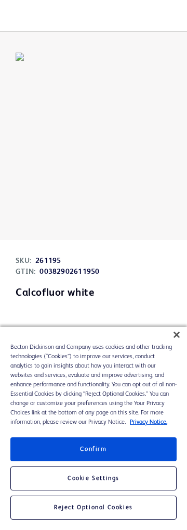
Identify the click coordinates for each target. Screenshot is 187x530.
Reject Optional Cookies (93, 507)
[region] (93, 428)
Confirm (93, 449)
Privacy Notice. (148, 422)
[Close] (176, 335)
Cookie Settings (93, 478)
